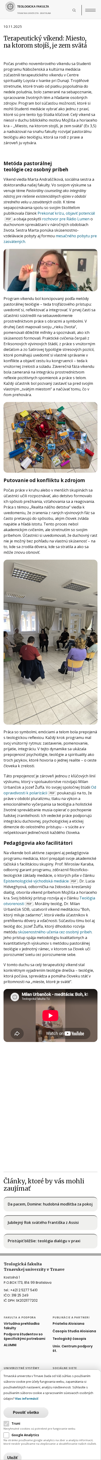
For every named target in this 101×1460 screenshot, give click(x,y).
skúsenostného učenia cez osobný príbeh (55, 932)
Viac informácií (26, 1398)
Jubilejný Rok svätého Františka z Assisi (43, 1222)
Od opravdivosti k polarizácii (50, 790)
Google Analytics (25, 1435)
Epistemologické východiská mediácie (36, 881)
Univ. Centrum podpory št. (73, 1348)
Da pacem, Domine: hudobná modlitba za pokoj (50, 1204)
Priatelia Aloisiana (68, 1323)
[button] (76, 10)
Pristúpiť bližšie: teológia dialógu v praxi (44, 1240)
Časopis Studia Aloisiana (74, 1331)
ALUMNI (10, 1345)
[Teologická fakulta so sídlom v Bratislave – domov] (37, 7)
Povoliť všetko (26, 1413)
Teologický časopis (69, 1339)
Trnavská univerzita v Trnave (43, 15)
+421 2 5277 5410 (24, 1290)
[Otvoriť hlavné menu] (90, 10)
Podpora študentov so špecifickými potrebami (24, 1336)
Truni (16, 1423)
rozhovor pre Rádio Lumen (65, 218)
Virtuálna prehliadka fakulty (21, 1325)
